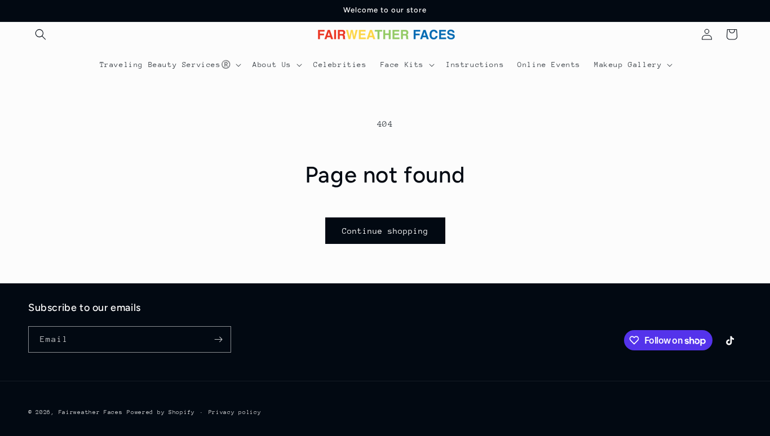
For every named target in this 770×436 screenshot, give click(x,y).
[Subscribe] (218, 339)
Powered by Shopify (161, 412)
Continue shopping (385, 230)
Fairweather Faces (91, 412)
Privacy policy (235, 412)
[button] (40, 34)
